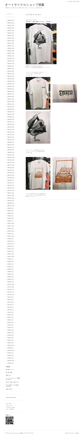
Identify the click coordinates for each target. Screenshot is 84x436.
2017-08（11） (11, 294)
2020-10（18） (11, 197)
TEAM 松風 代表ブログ (12, 382)
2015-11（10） (11, 345)
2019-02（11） (11, 248)
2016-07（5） (11, 327)
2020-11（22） (11, 195)
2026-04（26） (11, 30)
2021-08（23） (11, 172)
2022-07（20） (11, 144)
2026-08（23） (11, 20)
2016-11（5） (11, 317)
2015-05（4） (11, 357)
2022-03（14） (11, 154)
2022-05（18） (11, 149)
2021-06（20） (11, 177)
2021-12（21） (11, 162)
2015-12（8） (11, 342)
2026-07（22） (11, 22)
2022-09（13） (11, 139)
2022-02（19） (11, 157)
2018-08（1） (11, 263)
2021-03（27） (11, 185)
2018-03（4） (11, 276)
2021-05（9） (11, 180)
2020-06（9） (11, 208)
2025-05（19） (11, 58)
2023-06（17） (11, 116)
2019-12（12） (11, 223)
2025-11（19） (11, 43)
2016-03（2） (11, 337)
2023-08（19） (11, 111)
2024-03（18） (11, 93)
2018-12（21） (11, 253)
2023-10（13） (11, 106)
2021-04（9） (11, 182)
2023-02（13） (11, 126)
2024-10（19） (11, 76)
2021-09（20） (11, 170)
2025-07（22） (11, 53)
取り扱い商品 (9, 372)
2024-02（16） (11, 96)
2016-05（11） (11, 332)
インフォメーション (11, 17)
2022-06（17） (11, 147)
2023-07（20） (11, 114)
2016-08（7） (11, 324)
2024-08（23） (11, 81)
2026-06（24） (11, 25)
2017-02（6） (11, 309)
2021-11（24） (11, 164)
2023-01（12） (11, 129)
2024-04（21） (11, 91)
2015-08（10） (11, 350)
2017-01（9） (11, 312)
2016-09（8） (11, 322)
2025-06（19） (11, 55)
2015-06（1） (11, 355)
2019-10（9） (11, 228)
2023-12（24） (11, 101)
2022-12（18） (11, 131)
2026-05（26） (11, 27)
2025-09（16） (11, 48)
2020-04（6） (11, 213)
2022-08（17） (11, 142)
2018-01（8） (11, 281)
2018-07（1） (11, 266)
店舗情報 (8, 366)
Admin (77, 433)
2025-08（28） (11, 50)
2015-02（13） (11, 360)
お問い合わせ (9, 389)
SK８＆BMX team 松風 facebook (12, 385)
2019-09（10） (11, 230)
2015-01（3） (11, 362)
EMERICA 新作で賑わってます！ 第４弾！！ (39, 21)
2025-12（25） (11, 40)
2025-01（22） (11, 68)
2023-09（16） (11, 109)
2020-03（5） (11, 215)
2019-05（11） (11, 241)
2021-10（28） (11, 167)
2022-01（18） (11, 159)
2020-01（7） (11, 220)
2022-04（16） (11, 152)
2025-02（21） (11, 65)
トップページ (9, 14)
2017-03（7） (11, 307)
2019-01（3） (11, 251)
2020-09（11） (11, 200)
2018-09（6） (11, 261)
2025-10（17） (11, 45)
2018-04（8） (11, 274)
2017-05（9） (11, 302)
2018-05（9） (11, 271)
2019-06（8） (11, 238)
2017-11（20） (11, 286)
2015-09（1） (11, 347)
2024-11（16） (11, 73)
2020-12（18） (11, 192)
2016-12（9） (11, 314)
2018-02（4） (11, 279)
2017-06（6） (11, 299)
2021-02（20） (11, 187)
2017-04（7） (11, 304)
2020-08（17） (11, 203)
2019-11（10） (11, 225)
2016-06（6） (11, 329)
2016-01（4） (11, 340)
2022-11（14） (11, 134)
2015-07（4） (11, 352)
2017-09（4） (11, 291)
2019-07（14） (11, 236)
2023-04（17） (11, 121)
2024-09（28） (11, 78)
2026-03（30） (11, 32)
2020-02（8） (11, 218)
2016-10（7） (11, 319)
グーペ (73, 433)
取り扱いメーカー (10, 369)
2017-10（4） (11, 289)
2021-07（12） (11, 175)
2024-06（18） (11, 86)
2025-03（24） (11, 63)
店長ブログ (8, 375)
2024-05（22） (11, 88)
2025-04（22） (11, 60)
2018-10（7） (11, 258)
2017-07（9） (11, 296)
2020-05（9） (11, 210)
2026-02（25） (11, 35)
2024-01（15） (11, 98)
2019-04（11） (11, 243)
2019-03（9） (11, 246)
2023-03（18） (11, 124)
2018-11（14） (11, 256)
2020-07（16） (11, 205)
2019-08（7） (11, 233)
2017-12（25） (11, 284)
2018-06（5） (11, 269)
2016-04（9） (11, 335)
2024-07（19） (11, 83)
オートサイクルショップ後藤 (24, 4)
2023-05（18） (11, 119)
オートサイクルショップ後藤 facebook (13, 379)
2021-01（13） (11, 190)
